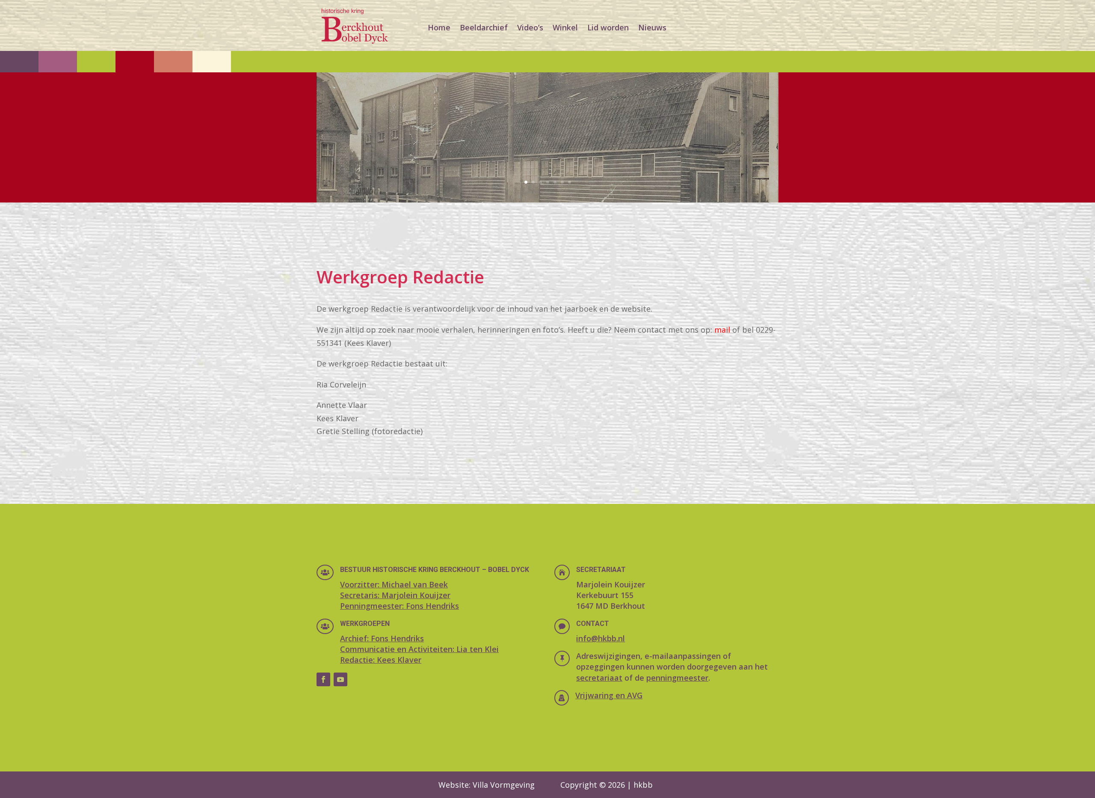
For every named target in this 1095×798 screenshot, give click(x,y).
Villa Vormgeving (504, 785)
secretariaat (599, 678)
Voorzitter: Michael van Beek (394, 584)
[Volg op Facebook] (323, 679)
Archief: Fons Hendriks (382, 638)
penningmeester (677, 678)
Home (439, 27)
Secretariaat (601, 570)
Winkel (565, 27)
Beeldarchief (484, 27)
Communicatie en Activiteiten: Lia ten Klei (419, 649)
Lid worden (608, 27)
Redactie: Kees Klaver (380, 660)
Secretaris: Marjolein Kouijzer (395, 595)
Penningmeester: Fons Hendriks (399, 606)
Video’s (530, 27)
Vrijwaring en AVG (608, 695)
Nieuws (652, 27)
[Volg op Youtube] (340, 679)
